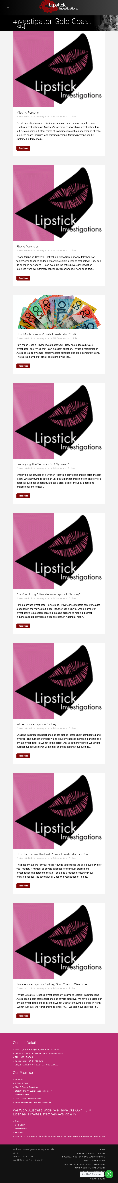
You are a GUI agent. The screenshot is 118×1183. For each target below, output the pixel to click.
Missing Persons (27, 112)
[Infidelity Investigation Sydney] (59, 681)
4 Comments (59, 728)
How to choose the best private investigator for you (52, 854)
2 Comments (59, 116)
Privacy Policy (97, 1179)
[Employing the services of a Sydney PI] (59, 421)
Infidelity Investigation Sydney (36, 724)
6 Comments (59, 250)
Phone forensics (27, 246)
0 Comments (59, 598)
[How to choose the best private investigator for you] (59, 811)
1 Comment (58, 468)
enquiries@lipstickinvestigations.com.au (36, 1065)
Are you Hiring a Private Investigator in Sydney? (48, 594)
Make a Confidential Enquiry (90, 1168)
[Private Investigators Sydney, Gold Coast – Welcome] (59, 941)
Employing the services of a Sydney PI (42, 464)
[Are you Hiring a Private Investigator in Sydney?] (59, 551)
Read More (23, 148)
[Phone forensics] (59, 203)
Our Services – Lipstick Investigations (85, 1164)
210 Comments (60, 338)
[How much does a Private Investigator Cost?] (59, 312)
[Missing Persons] (59, 69)
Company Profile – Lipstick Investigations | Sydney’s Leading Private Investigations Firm (83, 1157)
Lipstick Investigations (26, 1149)
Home (102, 1150)
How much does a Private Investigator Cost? (46, 334)
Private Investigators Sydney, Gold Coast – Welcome (51, 984)
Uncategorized (43, 116)
